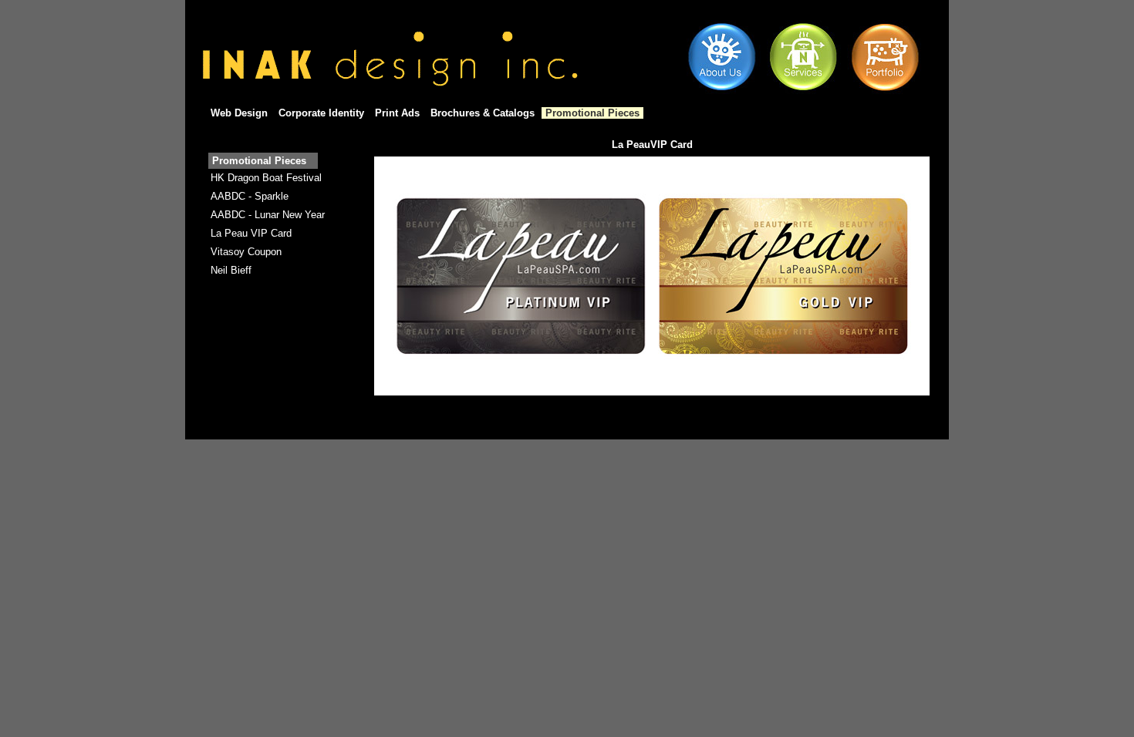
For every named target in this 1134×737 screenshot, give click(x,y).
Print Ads (397, 113)
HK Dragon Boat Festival (266, 177)
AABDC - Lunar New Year (268, 214)
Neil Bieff (231, 270)
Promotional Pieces (592, 113)
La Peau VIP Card (251, 233)
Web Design (239, 113)
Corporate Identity (321, 113)
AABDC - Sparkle (250, 196)
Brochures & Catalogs (482, 113)
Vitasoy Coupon (246, 251)
